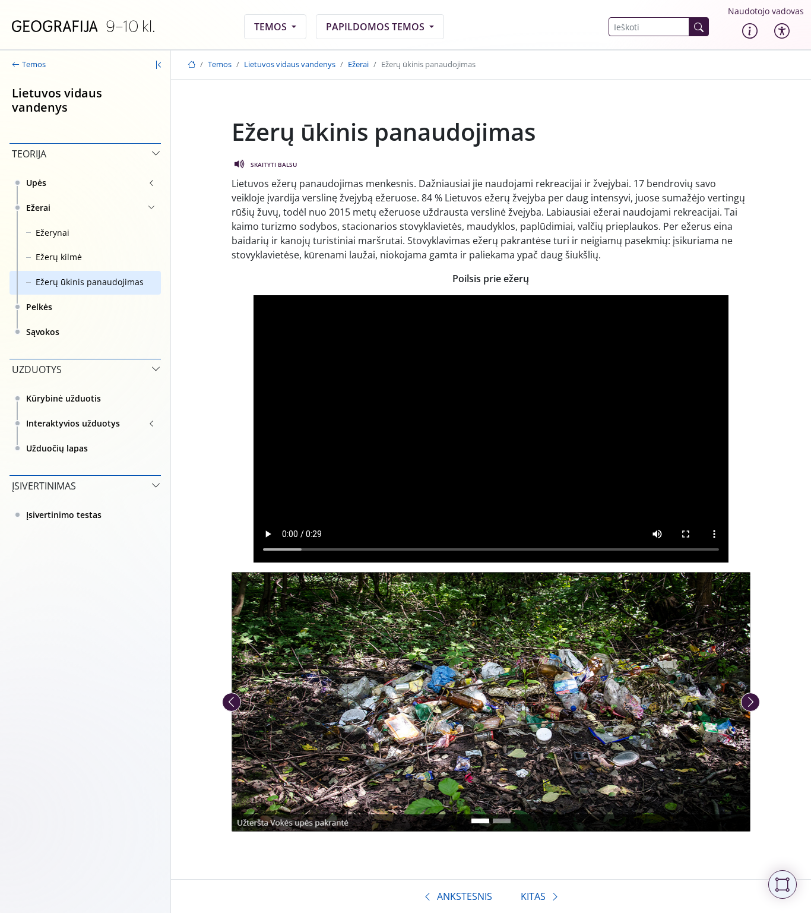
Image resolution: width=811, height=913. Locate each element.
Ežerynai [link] (52, 232)
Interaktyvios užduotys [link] (73, 423)
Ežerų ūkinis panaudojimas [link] (90, 282)
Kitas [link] (533, 896)
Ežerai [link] (38, 207)
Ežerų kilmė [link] (59, 257)
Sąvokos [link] (42, 331)
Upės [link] (36, 182)
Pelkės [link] (39, 306)
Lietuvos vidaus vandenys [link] (289, 64)
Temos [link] (271, 26)
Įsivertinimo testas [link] (64, 514)
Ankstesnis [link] (464, 896)
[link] (83, 26)
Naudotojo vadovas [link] (766, 11)
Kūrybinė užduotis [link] (63, 398)
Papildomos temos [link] (376, 26)
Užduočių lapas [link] (57, 448)
